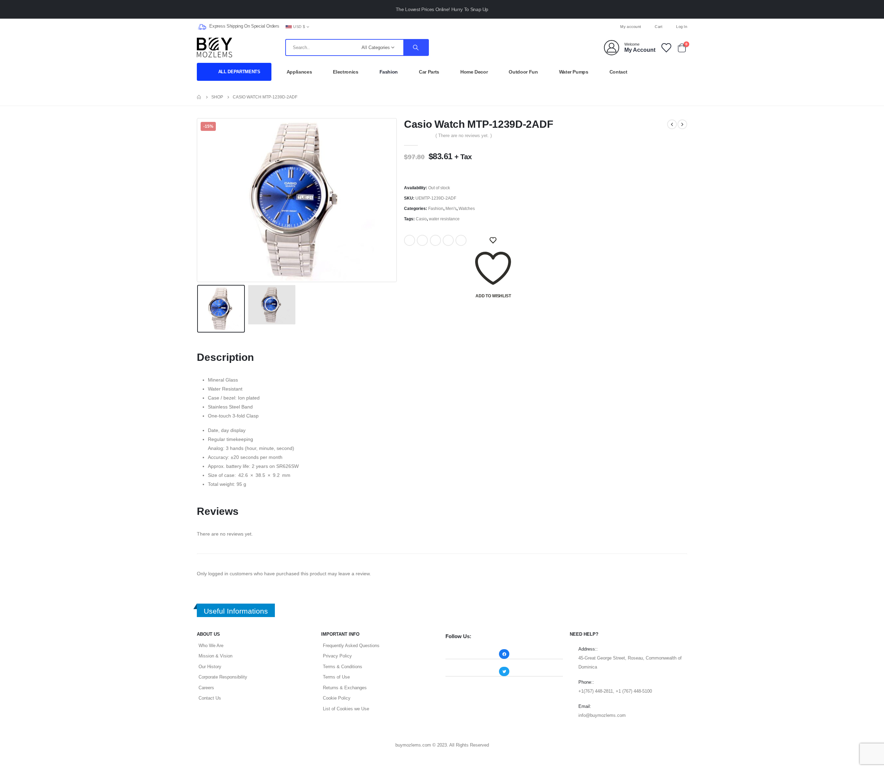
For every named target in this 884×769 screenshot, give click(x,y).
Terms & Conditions (342, 666)
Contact (618, 72)
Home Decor (474, 72)
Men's (451, 208)
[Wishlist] (665, 47)
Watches (467, 208)
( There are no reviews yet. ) (463, 135)
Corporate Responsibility (223, 677)
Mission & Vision (215, 656)
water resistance (444, 219)
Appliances (299, 72)
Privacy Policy (337, 656)
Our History (210, 666)
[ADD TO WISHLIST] (493, 240)
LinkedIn (435, 240)
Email (461, 240)
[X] (442, 26)
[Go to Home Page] (199, 97)
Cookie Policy (336, 698)
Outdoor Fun (523, 72)
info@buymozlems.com (602, 715)
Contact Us (210, 698)
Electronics (345, 72)
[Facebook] (430, 26)
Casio (421, 219)
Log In (681, 27)
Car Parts (429, 72)
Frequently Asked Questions (351, 645)
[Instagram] (453, 26)
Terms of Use (336, 677)
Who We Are (211, 645)
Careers (206, 687)
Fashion (388, 72)
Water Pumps (573, 72)
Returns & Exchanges (345, 687)
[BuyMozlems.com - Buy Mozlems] (214, 47)
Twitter (422, 240)
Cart (658, 27)
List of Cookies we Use (346, 708)
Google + (448, 240)
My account (630, 27)
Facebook (409, 240)
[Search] (415, 47)
